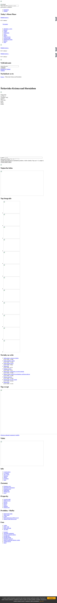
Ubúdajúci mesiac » (5, 17)
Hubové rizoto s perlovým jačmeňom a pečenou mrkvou (17, 374)
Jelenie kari (6, 366)
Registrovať (3, 69)
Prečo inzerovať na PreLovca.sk (11, 517)
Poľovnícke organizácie (9, 487)
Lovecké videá (7, 38)
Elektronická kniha (8, 39)
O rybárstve (6, 473)
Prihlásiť (6, 11)
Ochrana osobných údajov (10, 534)
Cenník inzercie (7, 541)
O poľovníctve (7, 472)
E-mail (3, 157)
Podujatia (6, 476)
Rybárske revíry (7, 489)
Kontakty (6, 532)
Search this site (4, 5)
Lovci (5, 34)
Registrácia (6, 9)
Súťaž (5, 542)
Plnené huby (6, 382)
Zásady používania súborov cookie (12, 540)
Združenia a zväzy (8, 28)
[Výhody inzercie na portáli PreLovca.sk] (1, 165)
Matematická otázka (6, 159)
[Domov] (1, 1)
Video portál (6, 515)
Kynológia (6, 478)
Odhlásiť (3, 70)
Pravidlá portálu (7, 537)
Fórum (5, 504)
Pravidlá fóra (7, 536)
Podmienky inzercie (8, 538)
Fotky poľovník (7, 528)
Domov (2, 77)
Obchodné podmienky (9, 533)
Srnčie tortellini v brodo (9, 360)
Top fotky (6, 529)
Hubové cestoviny (8, 377)
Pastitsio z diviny (8, 368)
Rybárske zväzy (7, 486)
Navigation (5, 24)
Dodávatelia (6, 32)
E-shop (5, 516)
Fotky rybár (6, 526)
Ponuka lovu (7, 507)
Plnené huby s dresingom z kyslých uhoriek (14, 371)
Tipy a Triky (6, 474)
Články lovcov (7, 37)
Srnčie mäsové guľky (9, 363)
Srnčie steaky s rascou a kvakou (11, 358)
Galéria (5, 31)
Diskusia (6, 506)
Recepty (5, 30)
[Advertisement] (12, 81)
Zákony (5, 35)
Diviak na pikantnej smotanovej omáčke (10, 435)
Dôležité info (7, 491)
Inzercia (5, 41)
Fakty (5, 42)
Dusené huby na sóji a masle (10, 379)
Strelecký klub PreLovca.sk (10, 519)
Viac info (42, 601)
